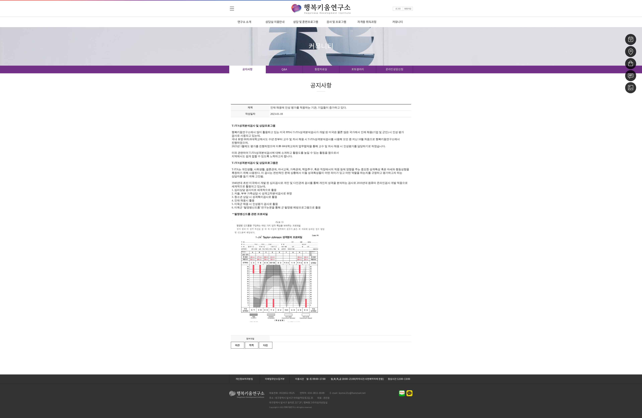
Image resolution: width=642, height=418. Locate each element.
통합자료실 (321, 69)
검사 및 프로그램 (336, 22)
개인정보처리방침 (244, 379)
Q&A (284, 69)
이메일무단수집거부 (275, 379)
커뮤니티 (397, 22)
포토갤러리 (357, 69)
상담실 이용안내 (275, 22)
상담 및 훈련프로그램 (305, 22)
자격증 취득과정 (367, 22)
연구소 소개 (244, 22)
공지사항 (247, 69)
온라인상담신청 (394, 69)
